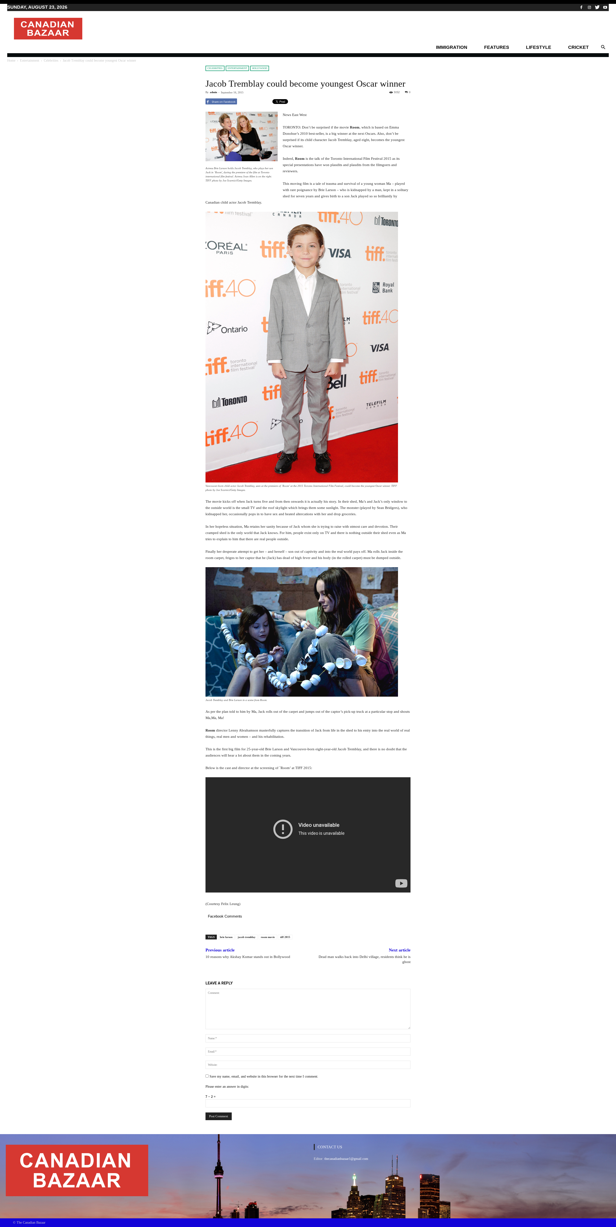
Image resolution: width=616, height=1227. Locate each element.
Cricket (578, 47)
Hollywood (259, 68)
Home (11, 60)
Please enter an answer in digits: (227, 1086)
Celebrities (51, 60)
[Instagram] (589, 7)
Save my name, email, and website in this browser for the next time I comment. (264, 1076)
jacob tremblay (247, 937)
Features (496, 47)
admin (213, 92)
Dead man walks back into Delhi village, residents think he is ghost (365, 959)
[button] (603, 47)
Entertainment (29, 60)
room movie (268, 937)
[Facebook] (581, 7)
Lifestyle (538, 47)
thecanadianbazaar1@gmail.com (346, 1159)
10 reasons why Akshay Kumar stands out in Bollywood (247, 957)
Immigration (451, 47)
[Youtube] (605, 7)
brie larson (226, 937)
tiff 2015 (285, 937)
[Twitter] (597, 7)
